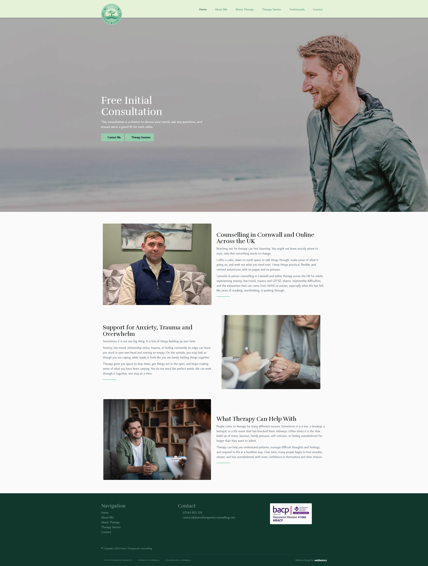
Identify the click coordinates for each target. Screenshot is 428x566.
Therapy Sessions (140, 137)
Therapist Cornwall (149, 560)
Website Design (303, 560)
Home (203, 9)
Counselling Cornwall (178, 560)
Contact (318, 9)
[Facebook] (314, 548)
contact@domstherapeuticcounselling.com (209, 517)
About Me (221, 9)
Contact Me (114, 137)
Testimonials (297, 9)
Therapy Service (271, 9)
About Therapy (245, 9)
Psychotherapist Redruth (118, 560)
